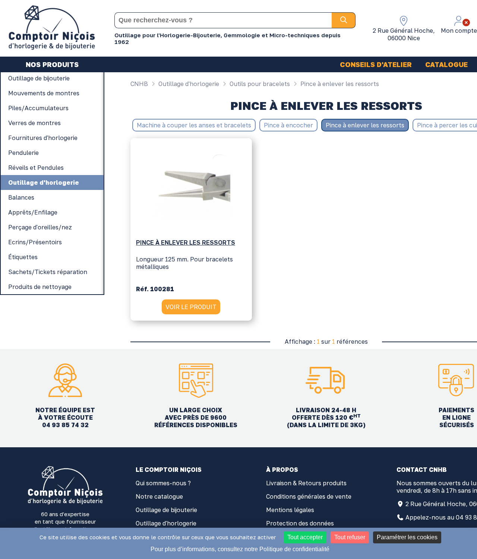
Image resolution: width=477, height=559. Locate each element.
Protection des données (300, 523)
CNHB (139, 84)
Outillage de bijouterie (166, 510)
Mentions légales (290, 510)
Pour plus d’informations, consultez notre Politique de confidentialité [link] (240, 549)
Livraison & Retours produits (306, 483)
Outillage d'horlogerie (188, 84)
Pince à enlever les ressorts (339, 84)
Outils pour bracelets (259, 84)
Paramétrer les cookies (407, 537)
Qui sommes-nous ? (163, 483)
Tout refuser (349, 537)
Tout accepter (305, 537)
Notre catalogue (159, 496)
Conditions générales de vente (308, 496)
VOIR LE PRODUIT (191, 307)
